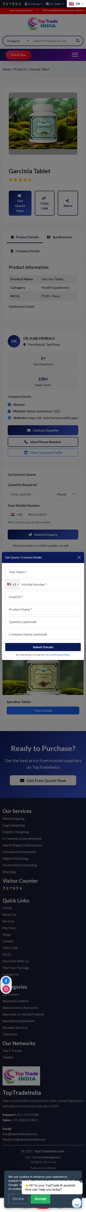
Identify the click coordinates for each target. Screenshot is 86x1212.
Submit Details (43, 647)
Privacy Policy (62, 654)
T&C (47, 654)
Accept (40, 1199)
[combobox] (12, 584)
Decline (18, 1199)
